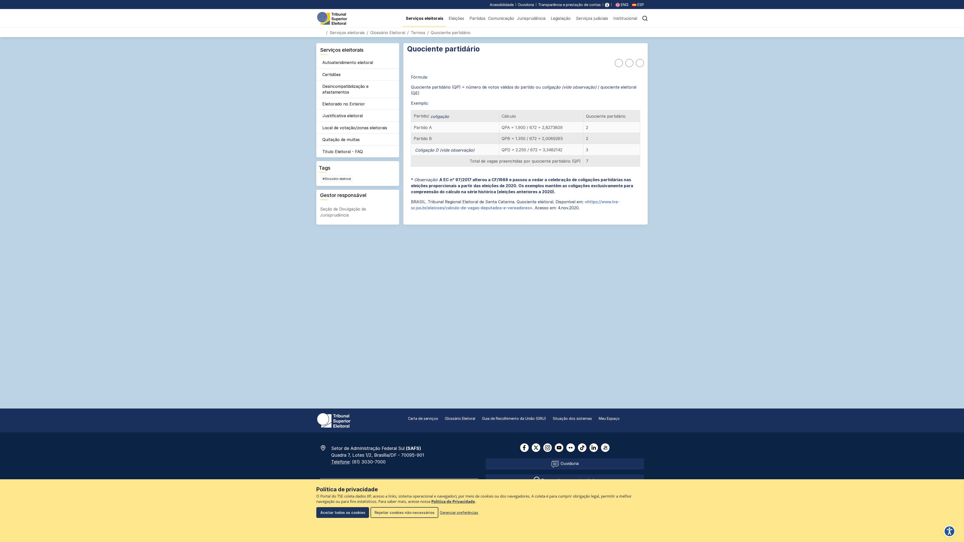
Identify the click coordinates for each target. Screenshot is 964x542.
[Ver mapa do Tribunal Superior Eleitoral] (325, 448)
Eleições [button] (456, 18)
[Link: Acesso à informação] (607, 4)
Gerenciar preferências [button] (459, 512)
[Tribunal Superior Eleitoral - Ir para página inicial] (332, 18)
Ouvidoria (526, 5)
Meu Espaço (609, 418)
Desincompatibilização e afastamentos (345, 89)
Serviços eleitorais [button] (424, 18)
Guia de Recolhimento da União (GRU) (514, 418)
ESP (640, 5)
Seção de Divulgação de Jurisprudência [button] (343, 212)
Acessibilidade (502, 5)
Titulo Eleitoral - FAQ (342, 151)
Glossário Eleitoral (387, 32)
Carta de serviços (423, 418)
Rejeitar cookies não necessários (405, 512)
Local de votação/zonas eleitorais (354, 127)
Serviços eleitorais (347, 32)
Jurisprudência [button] (531, 18)
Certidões (331, 74)
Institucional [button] (625, 18)
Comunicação (501, 18)
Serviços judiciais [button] (592, 18)
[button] (645, 18)
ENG (624, 5)
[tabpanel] (525, 142)
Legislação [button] (561, 18)
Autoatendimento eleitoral (347, 62)
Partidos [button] (477, 18)
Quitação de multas (341, 139)
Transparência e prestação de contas (569, 5)
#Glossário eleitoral (337, 179)
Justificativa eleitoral (342, 115)
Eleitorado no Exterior (343, 103)
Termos (418, 32)
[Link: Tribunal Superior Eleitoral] (333, 420)
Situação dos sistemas (572, 418)
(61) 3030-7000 (369, 461)
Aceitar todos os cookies (342, 512)
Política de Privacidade (453, 501)
